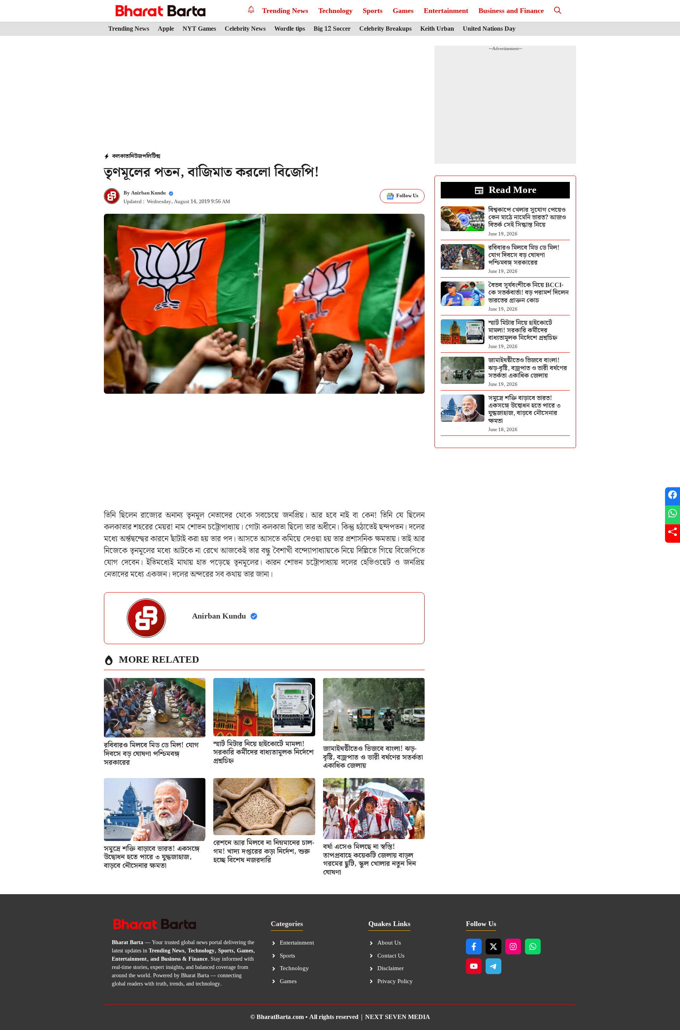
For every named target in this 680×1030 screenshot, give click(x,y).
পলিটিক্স (151, 156)
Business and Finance (511, 11)
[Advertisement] (264, 95)
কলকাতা (121, 156)
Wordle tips (289, 29)
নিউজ (136, 156)
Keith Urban (437, 29)
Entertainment (446, 11)
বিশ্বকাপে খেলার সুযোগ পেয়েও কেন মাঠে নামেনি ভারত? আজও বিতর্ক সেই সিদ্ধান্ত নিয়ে (527, 217)
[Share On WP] (672, 515)
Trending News (285, 11)
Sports (372, 11)
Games (403, 11)
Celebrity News (245, 29)
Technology (335, 11)
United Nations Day (489, 29)
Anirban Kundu (148, 193)
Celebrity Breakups (385, 29)
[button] (557, 11)
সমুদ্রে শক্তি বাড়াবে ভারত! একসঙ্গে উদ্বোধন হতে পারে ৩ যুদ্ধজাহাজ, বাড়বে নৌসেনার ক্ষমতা (152, 857)
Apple (166, 29)
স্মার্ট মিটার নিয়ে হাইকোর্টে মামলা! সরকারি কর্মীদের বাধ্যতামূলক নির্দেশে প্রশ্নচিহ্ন (263, 752)
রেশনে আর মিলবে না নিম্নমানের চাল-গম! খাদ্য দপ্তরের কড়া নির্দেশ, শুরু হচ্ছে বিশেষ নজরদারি (263, 851)
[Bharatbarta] (159, 11)
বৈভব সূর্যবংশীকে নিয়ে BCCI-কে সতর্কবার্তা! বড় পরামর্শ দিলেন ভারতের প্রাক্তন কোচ (528, 292)
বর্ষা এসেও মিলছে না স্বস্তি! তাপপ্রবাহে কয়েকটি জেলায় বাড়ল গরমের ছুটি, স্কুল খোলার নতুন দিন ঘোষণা (369, 859)
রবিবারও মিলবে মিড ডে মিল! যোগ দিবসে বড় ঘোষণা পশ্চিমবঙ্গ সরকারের (151, 753)
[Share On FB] (672, 496)
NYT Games (199, 29)
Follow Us (407, 196)
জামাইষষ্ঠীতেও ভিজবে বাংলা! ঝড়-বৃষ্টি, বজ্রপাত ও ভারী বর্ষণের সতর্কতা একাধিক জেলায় (373, 757)
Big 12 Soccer (332, 29)
